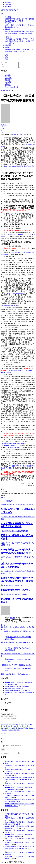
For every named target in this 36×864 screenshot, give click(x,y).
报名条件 (8, 75)
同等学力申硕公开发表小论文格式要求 (18, 690)
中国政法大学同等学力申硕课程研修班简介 (15, 674)
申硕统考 (19, 40)
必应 (6, 59)
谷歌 (6, 57)
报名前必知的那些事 (11, 87)
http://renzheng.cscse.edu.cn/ (9, 305)
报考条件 (8, 2)
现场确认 (19, 32)
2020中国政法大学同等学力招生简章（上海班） (17, 665)
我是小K (12, 618)
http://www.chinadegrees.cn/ (15, 293)
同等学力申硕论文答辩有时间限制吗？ (18, 686)
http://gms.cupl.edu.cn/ (14, 447)
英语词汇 (8, 77)
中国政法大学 (9, 501)
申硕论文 (19, 49)
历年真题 (8, 45)
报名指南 (19, 19)
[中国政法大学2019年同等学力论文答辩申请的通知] (18, 168)
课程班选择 (8, 79)
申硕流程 (8, 4)
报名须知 (8, 6)
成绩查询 (8, 85)
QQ (2, 745)
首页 (2, 91)
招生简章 (19, 25)
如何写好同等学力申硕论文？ (16, 590)
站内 (6, 55)
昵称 (2, 742)
